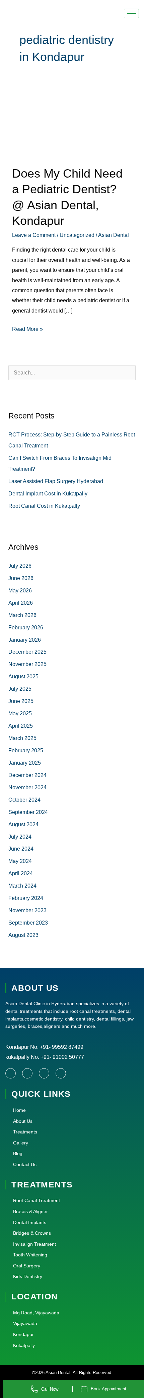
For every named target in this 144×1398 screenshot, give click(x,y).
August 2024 (23, 824)
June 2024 (20, 849)
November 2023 (27, 910)
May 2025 (20, 713)
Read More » (27, 328)
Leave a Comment (34, 235)
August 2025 (23, 676)
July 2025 (19, 689)
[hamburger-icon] (131, 13)
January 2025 (24, 763)
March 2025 (22, 738)
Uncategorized (77, 235)
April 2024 (20, 873)
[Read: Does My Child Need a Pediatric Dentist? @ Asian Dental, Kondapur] (72, 123)
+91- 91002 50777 (61, 1057)
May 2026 (20, 590)
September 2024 (28, 812)
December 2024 (27, 775)
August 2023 (23, 935)
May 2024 (20, 861)
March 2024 (22, 886)
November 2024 (27, 787)
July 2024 (19, 837)
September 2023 (28, 923)
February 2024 (25, 898)
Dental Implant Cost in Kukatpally (47, 493)
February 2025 (25, 750)
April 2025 (20, 726)
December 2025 (27, 652)
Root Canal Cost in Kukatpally (44, 506)
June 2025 (20, 701)
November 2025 (27, 664)
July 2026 (19, 566)
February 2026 (25, 627)
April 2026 (20, 603)
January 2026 (24, 640)
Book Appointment (108, 1388)
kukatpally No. (22, 1057)
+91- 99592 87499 (61, 1047)
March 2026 (22, 615)
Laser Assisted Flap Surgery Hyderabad (55, 481)
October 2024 (24, 800)
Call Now (49, 1389)
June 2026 (20, 578)
